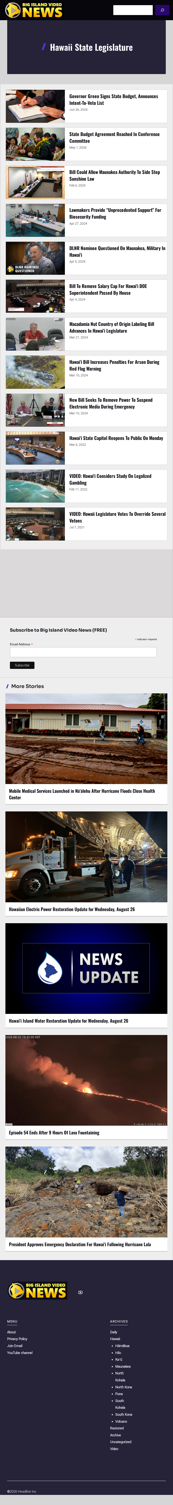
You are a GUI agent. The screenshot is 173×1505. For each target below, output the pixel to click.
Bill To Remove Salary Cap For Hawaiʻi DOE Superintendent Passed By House (108, 289)
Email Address (21, 644)
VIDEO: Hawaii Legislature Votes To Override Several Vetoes (117, 517)
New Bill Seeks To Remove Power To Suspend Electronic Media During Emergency (111, 403)
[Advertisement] (86, 583)
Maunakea (123, 1366)
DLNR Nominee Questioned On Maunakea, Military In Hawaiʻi (117, 251)
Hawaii (115, 1339)
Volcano (121, 1421)
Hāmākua (122, 1346)
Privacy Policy (17, 1339)
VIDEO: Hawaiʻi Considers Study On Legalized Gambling (110, 479)
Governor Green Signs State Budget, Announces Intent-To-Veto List (113, 99)
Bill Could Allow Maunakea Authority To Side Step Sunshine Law (114, 175)
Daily (113, 1332)
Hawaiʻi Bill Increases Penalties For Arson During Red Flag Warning (114, 365)
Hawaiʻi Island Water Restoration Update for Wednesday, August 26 (68, 1020)
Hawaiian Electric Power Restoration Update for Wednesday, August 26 (72, 909)
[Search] (162, 10)
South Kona (123, 1415)
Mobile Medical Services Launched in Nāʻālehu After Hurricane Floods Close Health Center (82, 794)
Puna (119, 1394)
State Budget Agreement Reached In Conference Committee (114, 137)
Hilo (118, 1353)
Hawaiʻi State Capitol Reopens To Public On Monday (116, 437)
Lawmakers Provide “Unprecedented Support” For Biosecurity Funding (115, 213)
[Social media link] (80, 1292)
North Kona (123, 1387)
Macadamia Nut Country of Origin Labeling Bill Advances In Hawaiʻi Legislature (111, 327)
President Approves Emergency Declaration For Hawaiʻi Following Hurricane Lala (80, 1244)
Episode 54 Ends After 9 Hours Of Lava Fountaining (54, 1132)
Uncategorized (120, 1442)
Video (114, 1449)
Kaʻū (118, 1360)
